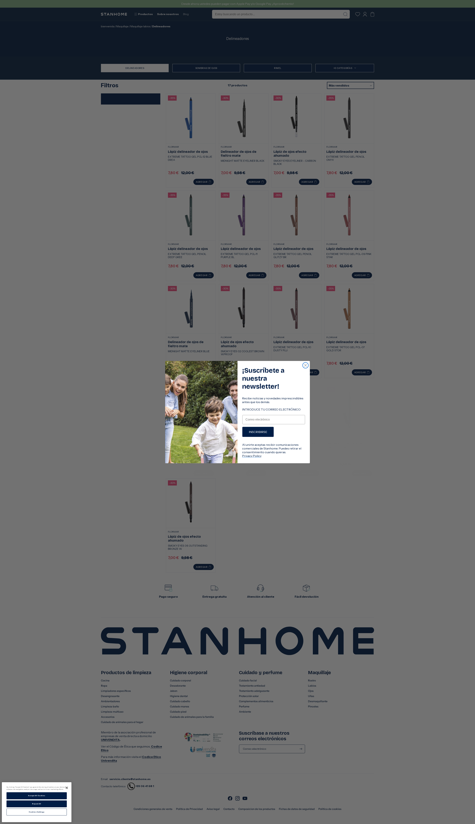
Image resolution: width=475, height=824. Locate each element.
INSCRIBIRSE (258, 432)
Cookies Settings (37, 812)
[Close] (67, 788)
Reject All (36, 804)
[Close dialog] (305, 365)
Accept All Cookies (36, 796)
